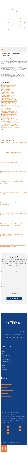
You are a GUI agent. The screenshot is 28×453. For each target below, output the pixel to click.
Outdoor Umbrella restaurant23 (9, 115)
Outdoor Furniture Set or (7, 98)
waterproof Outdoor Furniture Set (10, 124)
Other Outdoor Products (18, 142)
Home (2, 49)
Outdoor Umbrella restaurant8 (9, 101)
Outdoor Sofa (4, 387)
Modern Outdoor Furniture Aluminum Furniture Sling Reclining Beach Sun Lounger (13, 224)
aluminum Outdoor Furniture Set (9, 112)
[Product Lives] (4, 451)
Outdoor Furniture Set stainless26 (10, 121)
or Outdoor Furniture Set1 (8, 118)
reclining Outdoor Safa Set (8, 92)
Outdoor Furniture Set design (8, 86)
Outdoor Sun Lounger (6, 396)
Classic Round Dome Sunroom (8, 162)
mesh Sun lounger (5, 89)
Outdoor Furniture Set (6, 384)
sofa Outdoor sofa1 (6, 109)
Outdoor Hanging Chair (6, 142)
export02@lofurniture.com (11, 414)
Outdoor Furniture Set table (8, 95)
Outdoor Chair (4, 393)
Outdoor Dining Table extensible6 (10, 107)
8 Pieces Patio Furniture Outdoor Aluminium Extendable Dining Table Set (12, 245)
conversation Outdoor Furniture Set (10, 127)
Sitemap (17, 442)
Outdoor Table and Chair (7, 390)
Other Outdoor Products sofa (8, 104)
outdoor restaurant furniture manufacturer (15, 49)
